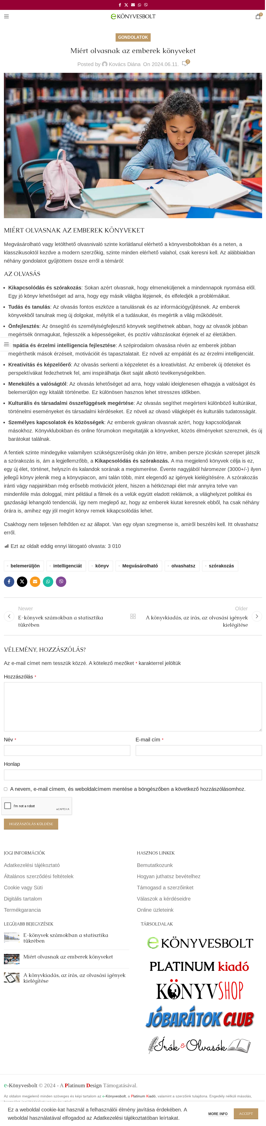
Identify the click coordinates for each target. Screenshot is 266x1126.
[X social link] (126, 5)
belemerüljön (25, 565)
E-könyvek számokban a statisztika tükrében (65, 938)
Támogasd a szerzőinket (165, 887)
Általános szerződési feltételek (39, 876)
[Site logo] (133, 16)
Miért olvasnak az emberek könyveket (68, 956)
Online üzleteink (155, 910)
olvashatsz (183, 565)
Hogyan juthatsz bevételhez (169, 876)
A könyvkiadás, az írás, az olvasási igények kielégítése (74, 978)
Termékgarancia (22, 910)
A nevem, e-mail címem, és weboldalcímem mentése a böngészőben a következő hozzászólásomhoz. (128, 789)
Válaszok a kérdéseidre (164, 899)
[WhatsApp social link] (139, 5)
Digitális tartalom (23, 899)
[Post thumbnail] (11, 939)
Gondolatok (133, 37)
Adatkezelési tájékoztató (32, 865)
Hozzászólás (20, 677)
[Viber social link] (146, 5)
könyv (31, 296)
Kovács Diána (125, 64)
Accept (246, 1113)
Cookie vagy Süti (23, 887)
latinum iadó (143, 1096)
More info (218, 1114)
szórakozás (221, 565)
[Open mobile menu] (6, 16)
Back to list (133, 616)
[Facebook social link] (120, 5)
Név (10, 739)
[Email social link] (133, 5)
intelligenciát (67, 565)
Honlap (12, 764)
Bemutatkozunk (155, 865)
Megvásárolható (140, 565)
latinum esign (83, 1085)
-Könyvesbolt (20, 1085)
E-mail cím (149, 739)
